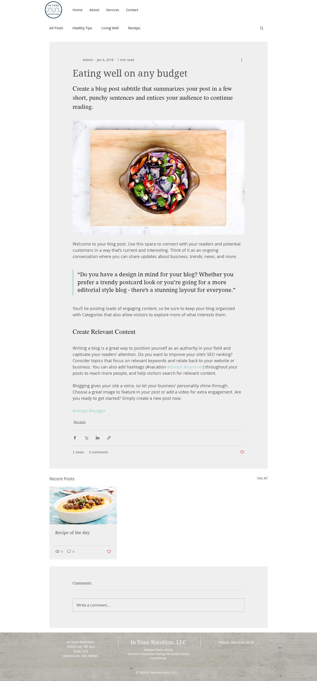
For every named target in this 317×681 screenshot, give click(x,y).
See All (262, 478)
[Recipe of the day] (83, 505)
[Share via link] (109, 438)
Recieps (134, 28)
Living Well (110, 28)
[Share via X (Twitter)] (86, 438)
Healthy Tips (82, 28)
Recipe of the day (72, 532)
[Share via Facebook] (75, 438)
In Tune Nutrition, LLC (158, 642)
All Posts (56, 28)
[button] (261, 28)
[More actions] (241, 59)
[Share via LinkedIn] (97, 438)
